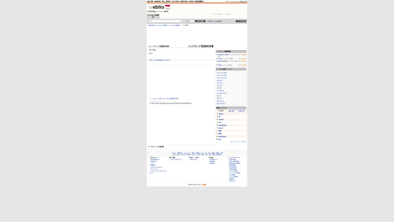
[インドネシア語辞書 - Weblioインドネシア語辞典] (159, 9)
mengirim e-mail (223, 54)
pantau (221, 119)
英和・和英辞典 (166, 1)
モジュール (220, 101)
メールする (220, 90)
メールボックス (222, 93)
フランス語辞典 (233, 170)
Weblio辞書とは (155, 159)
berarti (221, 128)
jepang (221, 113)
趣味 (189, 154)
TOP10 (221, 111)
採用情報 (212, 163)
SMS (219, 65)
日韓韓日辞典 (183, 1)
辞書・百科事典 (216, 154)
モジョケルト (221, 103)
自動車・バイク (200, 153)
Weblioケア (232, 180)
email (150, 53)
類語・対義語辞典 (156, 1)
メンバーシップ (222, 77)
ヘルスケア (183, 154)
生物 (199, 154)
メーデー (219, 83)
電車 (193, 153)
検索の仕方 (154, 161)
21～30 (241, 111)
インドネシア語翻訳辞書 (159, 46)
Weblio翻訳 (232, 165)
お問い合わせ (193, 159)
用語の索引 (160, 60)
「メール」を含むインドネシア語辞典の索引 (165, 98)
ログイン (235, 1)
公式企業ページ (214, 159)
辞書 (148, 1)
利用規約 (153, 165)
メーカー (219, 80)
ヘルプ (152, 163)
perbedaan (222, 136)
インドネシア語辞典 (161, 25)
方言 (210, 154)
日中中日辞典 (175, 1)
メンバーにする (222, 75)
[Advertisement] (209, 8)
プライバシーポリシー (157, 167)
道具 (220, 133)
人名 (206, 154)
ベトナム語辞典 (233, 176)
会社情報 (212, 161)
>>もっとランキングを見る (238, 141)
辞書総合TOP (243, 1)
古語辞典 (191, 1)
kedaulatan (222, 125)
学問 (221, 153)
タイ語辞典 (232, 174)
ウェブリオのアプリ (175, 159)
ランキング (167, 60)
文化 (174, 154)
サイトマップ (154, 169)
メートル (219, 85)
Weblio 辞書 (151, 25)
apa (220, 139)
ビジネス (173, 153)
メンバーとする (222, 72)
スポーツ (193, 154)
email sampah (222, 61)
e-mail (220, 58)
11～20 (231, 111)
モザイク (219, 98)
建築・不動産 (215, 153)
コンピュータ (187, 153)
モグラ (219, 95)
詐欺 (220, 131)
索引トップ (152, 60)
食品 (202, 154)
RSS (204, 184)
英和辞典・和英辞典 (234, 163)
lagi (220, 122)
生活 (178, 154)
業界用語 (179, 153)
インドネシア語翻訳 (174, 25)
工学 (209, 153)
